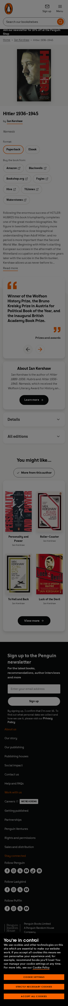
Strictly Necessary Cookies (34, 986)
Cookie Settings (34, 977)
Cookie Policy (41, 967)
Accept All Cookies (34, 996)
